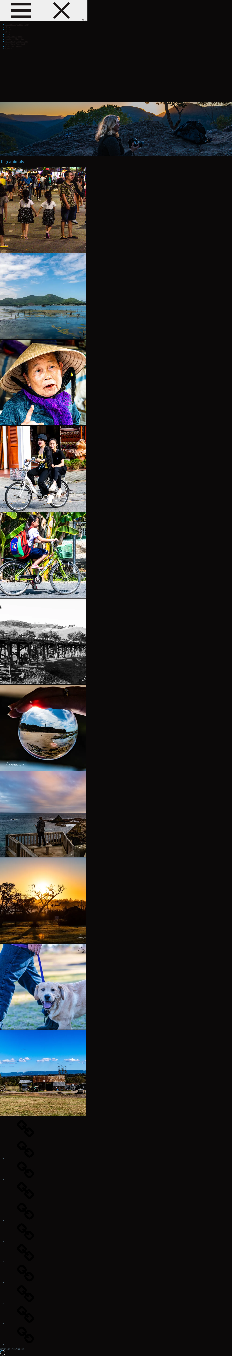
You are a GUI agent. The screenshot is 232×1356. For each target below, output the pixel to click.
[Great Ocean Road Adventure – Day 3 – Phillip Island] (43, 856)
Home (8, 27)
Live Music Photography (15, 44)
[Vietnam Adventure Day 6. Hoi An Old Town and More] (43, 424)
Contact (8, 49)
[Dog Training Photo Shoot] (43, 1029)
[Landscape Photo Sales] (25, 1262)
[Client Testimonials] (25, 1323)
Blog (7, 32)
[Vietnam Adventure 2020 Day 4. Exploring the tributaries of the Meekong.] (43, 597)
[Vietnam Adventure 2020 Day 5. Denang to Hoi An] (43, 511)
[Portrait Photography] (25, 1241)
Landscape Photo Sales (15, 39)
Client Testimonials (13, 46)
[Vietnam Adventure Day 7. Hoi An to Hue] (43, 338)
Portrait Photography (14, 37)
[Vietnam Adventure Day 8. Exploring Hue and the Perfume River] (43, 252)
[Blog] (25, 1200)
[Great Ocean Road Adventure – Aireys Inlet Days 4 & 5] (43, 770)
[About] (25, 1179)
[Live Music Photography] (25, 1303)
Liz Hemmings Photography (17, 24)
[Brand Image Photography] (25, 1282)
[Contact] (25, 1344)
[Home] (25, 1158)
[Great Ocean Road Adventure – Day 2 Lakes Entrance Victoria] (43, 942)
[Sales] (25, 1220)
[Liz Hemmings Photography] (25, 1138)
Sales (7, 34)
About (8, 29)
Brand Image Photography (16, 41)
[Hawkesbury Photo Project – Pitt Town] (43, 1115)
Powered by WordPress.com (12, 1349)
